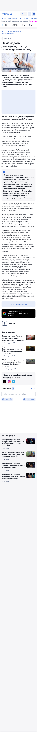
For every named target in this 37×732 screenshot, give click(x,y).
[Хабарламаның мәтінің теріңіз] (18, 394)
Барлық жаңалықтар (14, 31)
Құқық (26, 18)
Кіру (34, 388)
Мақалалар (33, 18)
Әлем (9, 18)
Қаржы (14, 18)
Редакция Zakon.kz (8, 33)
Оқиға (20, 18)
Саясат (4, 18)
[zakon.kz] (7, 14)
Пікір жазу (31, 399)
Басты (4, 31)
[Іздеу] (29, 14)
